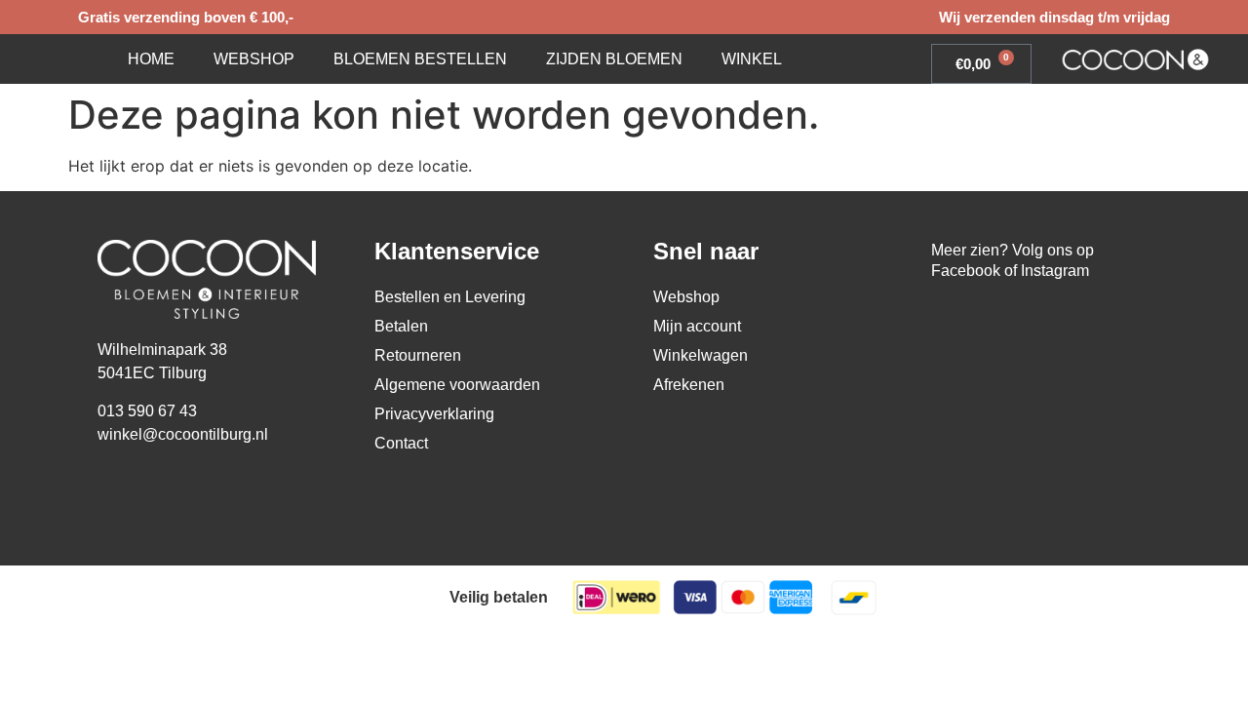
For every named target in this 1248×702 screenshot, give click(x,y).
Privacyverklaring (434, 414)
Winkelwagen (700, 355)
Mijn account (697, 326)
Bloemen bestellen (420, 59)
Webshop (254, 59)
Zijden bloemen (614, 59)
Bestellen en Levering (450, 297)
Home (151, 59)
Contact (401, 443)
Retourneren (417, 355)
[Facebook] (953, 322)
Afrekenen (688, 384)
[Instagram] (998, 322)
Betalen (401, 326)
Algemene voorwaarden (457, 384)
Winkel (752, 59)
